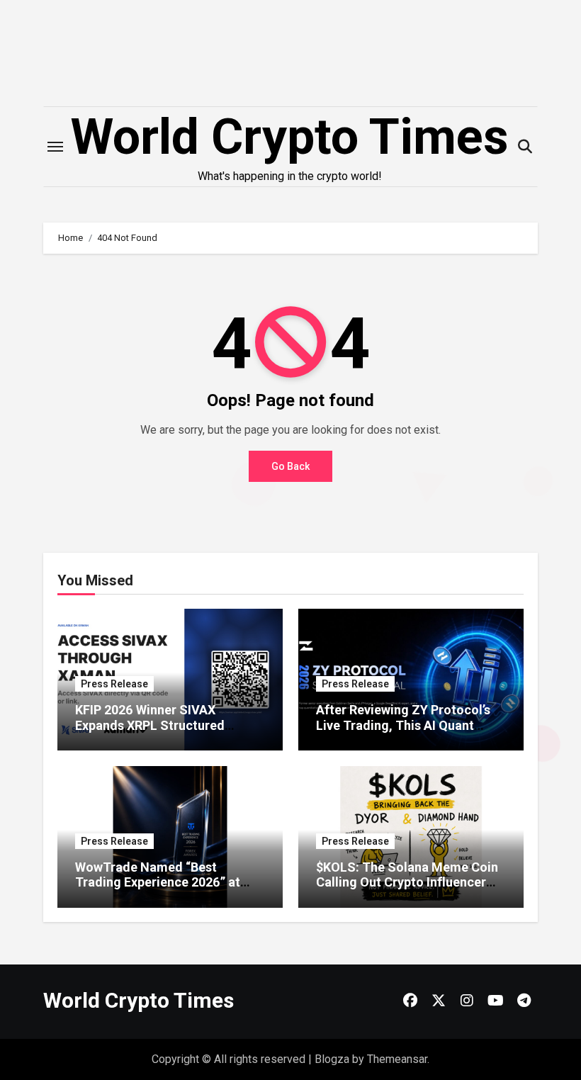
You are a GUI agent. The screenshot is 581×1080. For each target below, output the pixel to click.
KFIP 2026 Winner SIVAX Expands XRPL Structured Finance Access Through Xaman (169, 725)
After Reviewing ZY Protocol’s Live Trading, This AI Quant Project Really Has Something (403, 725)
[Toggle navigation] (55, 146)
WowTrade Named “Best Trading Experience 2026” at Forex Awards (157, 882)
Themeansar (397, 1059)
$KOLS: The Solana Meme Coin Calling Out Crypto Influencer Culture (407, 882)
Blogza (332, 1059)
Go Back (290, 466)
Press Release (114, 684)
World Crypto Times (289, 137)
